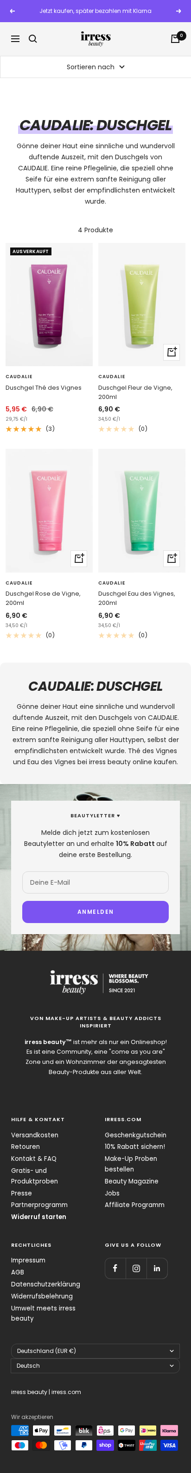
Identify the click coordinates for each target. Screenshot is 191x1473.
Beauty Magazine (132, 1181)
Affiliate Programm (135, 1205)
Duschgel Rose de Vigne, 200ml (43, 598)
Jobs (112, 1193)
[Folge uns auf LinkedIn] (156, 1268)
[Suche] (33, 39)
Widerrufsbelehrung (42, 1296)
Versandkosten (34, 1135)
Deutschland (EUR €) (46, 1351)
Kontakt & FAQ (34, 1158)
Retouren (25, 1146)
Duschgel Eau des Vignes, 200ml (136, 598)
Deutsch (28, 1366)
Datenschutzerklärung (45, 1284)
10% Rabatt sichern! (135, 1146)
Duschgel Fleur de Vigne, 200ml (135, 392)
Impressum (28, 1260)
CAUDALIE (19, 377)
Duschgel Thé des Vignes (44, 388)
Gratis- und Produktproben (34, 1176)
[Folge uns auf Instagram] (136, 1268)
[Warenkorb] (175, 39)
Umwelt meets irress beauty (43, 1313)
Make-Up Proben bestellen (131, 1164)
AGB (17, 1272)
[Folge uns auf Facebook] (115, 1268)
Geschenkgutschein (135, 1135)
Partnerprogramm (39, 1205)
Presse (21, 1193)
